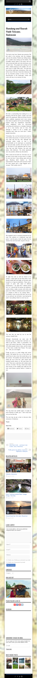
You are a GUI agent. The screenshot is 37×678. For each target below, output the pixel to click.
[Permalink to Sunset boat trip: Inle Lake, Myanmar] (18, 514)
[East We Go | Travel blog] (18, 12)
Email (7, 549)
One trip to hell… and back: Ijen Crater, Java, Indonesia (18, 445)
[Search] (29, 1)
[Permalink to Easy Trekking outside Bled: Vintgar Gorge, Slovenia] (18, 492)
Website (8, 555)
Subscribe (8, 649)
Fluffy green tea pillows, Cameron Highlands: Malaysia (17, 450)
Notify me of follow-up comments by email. (19, 560)
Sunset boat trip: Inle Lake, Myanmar (16, 516)
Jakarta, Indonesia (11, 474)
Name (7, 544)
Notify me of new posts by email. (16, 562)
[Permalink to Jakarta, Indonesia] (18, 472)
